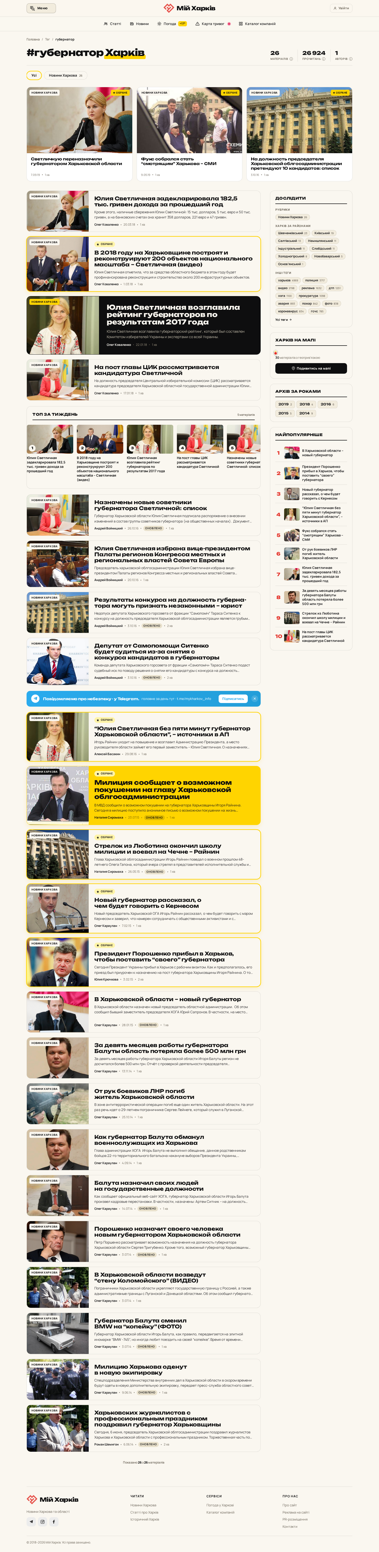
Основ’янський (290, 264)
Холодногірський (292, 256)
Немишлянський (322, 241)
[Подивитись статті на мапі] (275, 352)
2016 (327, 404)
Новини (142, 23)
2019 (285, 404)
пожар (310, 303)
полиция (315, 280)
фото (331, 303)
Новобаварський (328, 256)
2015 (285, 413)
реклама (312, 288)
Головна (33, 39)
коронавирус (291, 311)
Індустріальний (291, 248)
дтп (335, 288)
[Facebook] (54, 1521)
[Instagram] (42, 1521)
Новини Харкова (66, 75)
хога (285, 295)
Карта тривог (213, 23)
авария (286, 303)
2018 (306, 404)
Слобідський (323, 248)
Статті (115, 23)
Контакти (290, 1526)
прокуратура (312, 295)
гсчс (317, 311)
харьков (288, 280)
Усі (34, 75)
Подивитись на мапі (314, 368)
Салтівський (289, 241)
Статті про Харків (144, 1512)
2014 (306, 413)
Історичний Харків (144, 1519)
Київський (324, 233)
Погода (175, 23)
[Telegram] (31, 1521)
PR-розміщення (295, 1519)
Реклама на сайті (296, 1512)
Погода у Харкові (220, 1505)
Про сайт (290, 1505)
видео (286, 288)
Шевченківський (292, 233)
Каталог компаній (260, 23)
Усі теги (281, 319)
